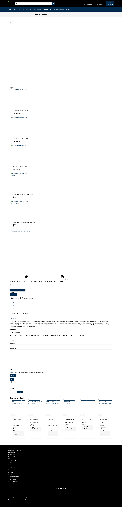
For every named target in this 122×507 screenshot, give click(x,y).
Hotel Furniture (13, 479)
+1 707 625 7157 (11, 456)
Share (13, 294)
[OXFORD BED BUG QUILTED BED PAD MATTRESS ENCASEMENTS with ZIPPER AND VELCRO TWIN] (53, 406)
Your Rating (12, 340)
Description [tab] (13, 316)
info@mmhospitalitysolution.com (14, 458)
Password (12, 388)
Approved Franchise (14, 481)
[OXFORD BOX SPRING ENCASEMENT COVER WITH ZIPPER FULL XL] (70, 406)
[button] (18, 433)
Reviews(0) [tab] (13, 318)
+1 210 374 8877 (11, 454)
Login (20, 391)
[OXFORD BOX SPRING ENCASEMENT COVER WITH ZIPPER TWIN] (35, 406)
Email (11, 369)
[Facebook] (56, 488)
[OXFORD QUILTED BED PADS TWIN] (87, 406)
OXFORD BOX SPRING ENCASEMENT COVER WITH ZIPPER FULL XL (70, 421)
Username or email (14, 384)
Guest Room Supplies (14, 476)
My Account (12, 467)
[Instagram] (58, 488)
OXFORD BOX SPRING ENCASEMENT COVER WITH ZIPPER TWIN (35, 421)
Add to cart (13, 290)
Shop (11, 464)
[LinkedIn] (61, 488)
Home (10, 9)
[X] (63, 488)
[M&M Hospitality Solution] (11, 4)
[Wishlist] (12, 415)
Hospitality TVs (13, 477)
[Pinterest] (65, 488)
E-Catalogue (12, 483)
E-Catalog (68, 9)
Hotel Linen (12, 474)
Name (11, 365)
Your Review (13, 348)
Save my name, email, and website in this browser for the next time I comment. (27, 372)
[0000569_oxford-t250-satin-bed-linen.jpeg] (32, 251)
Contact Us (12, 469)
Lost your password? (14, 395)
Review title (12, 343)
